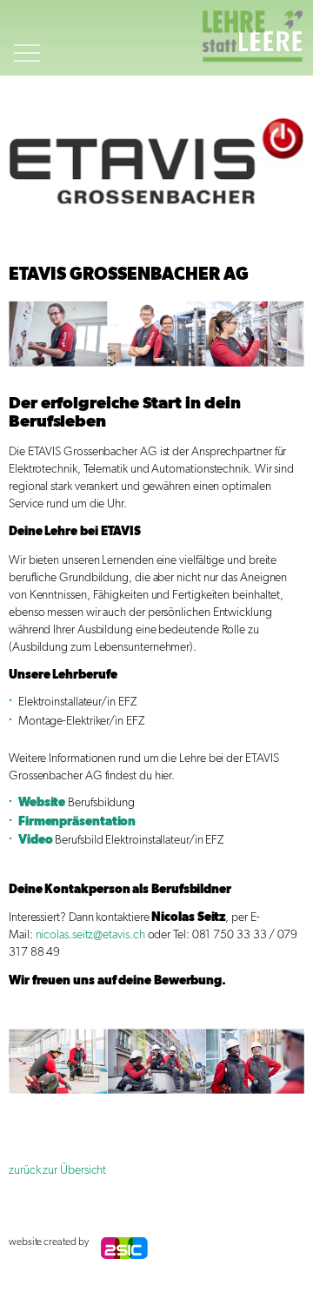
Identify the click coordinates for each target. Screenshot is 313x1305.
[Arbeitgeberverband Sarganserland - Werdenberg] (256, 38)
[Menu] (27, 73)
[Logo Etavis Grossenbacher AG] (156, 161)
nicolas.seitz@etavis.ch (90, 935)
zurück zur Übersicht (57, 1170)
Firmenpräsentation (77, 822)
